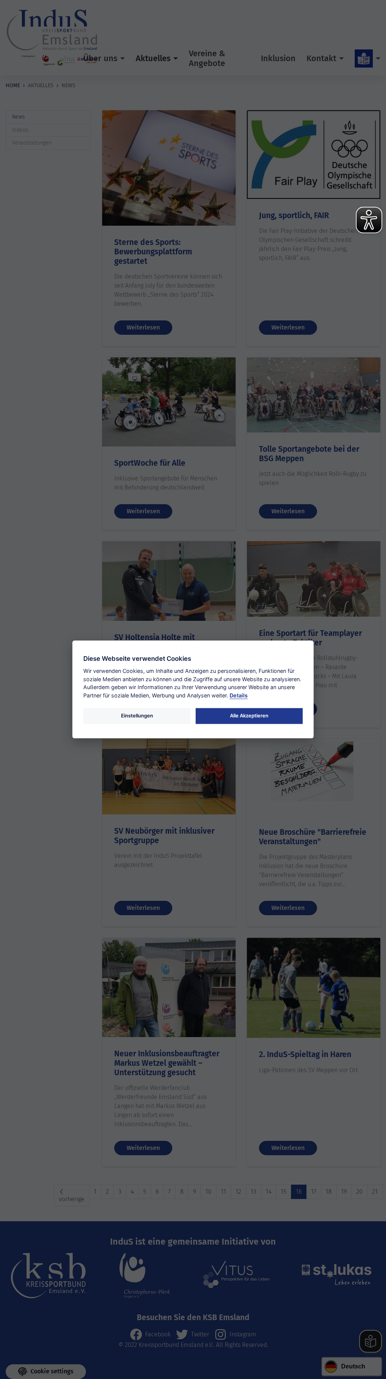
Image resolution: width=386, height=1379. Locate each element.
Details (239, 695)
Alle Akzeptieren (249, 716)
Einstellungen (137, 716)
